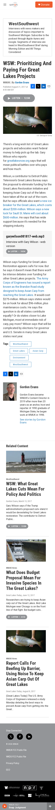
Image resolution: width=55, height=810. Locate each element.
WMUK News (11, 568)
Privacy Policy (12, 763)
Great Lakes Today (14, 595)
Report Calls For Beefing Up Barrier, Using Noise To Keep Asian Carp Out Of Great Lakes (25, 673)
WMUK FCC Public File (16, 750)
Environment (19, 357)
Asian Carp (38, 351)
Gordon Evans (22, 82)
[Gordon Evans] (10, 391)
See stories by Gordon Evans (33, 421)
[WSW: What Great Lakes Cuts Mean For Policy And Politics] (26, 462)
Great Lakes (19, 351)
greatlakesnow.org (18, 160)
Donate (45, 4)
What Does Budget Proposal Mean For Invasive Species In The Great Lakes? (23, 580)
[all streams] (51, 806)
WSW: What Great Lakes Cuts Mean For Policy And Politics (25, 489)
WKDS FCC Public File (16, 757)
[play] (5, 806)
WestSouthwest (24, 23)
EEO (8, 770)
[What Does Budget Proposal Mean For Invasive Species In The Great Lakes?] (26, 550)
